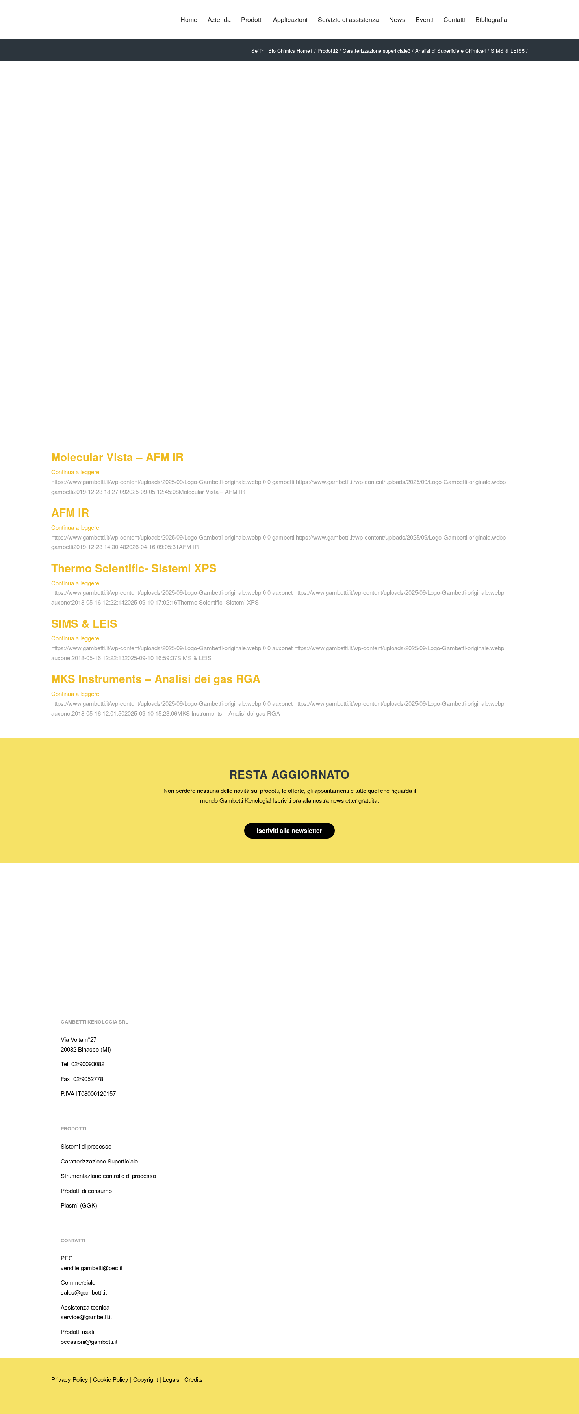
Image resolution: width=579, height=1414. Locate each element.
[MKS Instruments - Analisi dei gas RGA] (53, 667)
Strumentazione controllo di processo (108, 1175)
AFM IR (70, 512)
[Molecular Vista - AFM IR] (53, 446)
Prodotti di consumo (86, 1190)
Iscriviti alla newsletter (289, 830)
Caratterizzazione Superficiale (99, 1161)
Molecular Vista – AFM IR (117, 457)
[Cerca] (520, 19)
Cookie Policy (110, 1379)
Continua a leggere (75, 472)
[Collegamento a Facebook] (69, 1403)
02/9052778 (88, 1078)
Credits (193, 1379)
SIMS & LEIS (84, 623)
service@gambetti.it (86, 1316)
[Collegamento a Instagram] (92, 1403)
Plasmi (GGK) (79, 1205)
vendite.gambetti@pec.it (91, 1268)
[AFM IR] (53, 501)
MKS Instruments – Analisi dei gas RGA (155, 678)
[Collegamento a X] (81, 1403)
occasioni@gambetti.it (89, 1341)
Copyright (145, 1379)
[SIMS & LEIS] (53, 612)
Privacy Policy (69, 1379)
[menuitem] (188, 19)
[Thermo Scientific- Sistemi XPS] (53, 556)
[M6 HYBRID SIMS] (130, 236)
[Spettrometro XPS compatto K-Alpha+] (130, 396)
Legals (171, 1379)
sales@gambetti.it (84, 1292)
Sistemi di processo (86, 1146)
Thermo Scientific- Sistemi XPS (134, 568)
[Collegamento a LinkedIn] (57, 1403)
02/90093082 (87, 1064)
